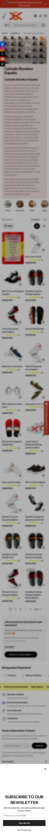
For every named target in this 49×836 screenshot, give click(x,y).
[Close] (45, 769)
